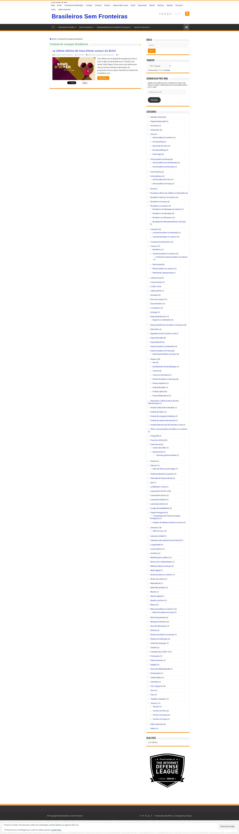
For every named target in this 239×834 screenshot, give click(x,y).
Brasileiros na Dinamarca (162, 217)
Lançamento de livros (158, 491)
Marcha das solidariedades (161, 562)
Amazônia (154, 126)
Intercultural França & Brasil (161, 478)
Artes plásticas (156, 176)
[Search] (187, 14)
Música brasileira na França (163, 612)
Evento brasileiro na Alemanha (162, 346)
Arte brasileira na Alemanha (163, 167)
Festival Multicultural (160, 396)
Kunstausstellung (159, 150)
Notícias (161, 5)
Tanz (152, 695)
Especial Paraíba (156, 338)
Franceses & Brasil (157, 440)
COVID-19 (154, 286)
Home (133, 5)
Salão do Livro (158, 531)
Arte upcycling (158, 142)
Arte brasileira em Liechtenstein (165, 163)
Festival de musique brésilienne (99, 55)
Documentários (156, 304)
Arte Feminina (155, 172)
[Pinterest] (165, 14)
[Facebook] (160, 14)
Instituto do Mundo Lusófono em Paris (168, 522)
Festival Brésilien (159, 387)
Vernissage (157, 154)
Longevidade (155, 545)
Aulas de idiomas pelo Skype (164, 469)
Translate (166, 70)
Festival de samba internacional (162, 420)
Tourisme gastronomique (166, 455)
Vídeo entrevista (64, 10)
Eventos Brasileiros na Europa (164, 379)
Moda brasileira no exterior (161, 575)
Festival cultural (159, 391)
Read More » (103, 78)
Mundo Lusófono (157, 600)
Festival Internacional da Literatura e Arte (166, 425)
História (153, 461)
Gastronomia (155, 444)
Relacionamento (156, 660)
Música (153, 605)
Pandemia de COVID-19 (159, 652)
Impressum (142, 5)
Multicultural (155, 583)
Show (152, 690)
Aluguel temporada (158, 121)
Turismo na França (160, 719)
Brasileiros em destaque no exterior (167, 209)
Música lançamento (158, 617)
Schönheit (154, 682)
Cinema (153, 246)
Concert (156, 371)
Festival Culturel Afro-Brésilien (162, 408)
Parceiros (179, 5)
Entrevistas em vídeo (67, 27)
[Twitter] (162, 14)
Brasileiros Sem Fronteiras (90, 16)
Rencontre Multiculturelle (160, 669)
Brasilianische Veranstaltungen (165, 367)
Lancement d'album (158, 500)
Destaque (154, 295)
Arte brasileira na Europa (160, 159)
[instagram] (171, 14)
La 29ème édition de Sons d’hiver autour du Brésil (84, 50)
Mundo (152, 5)
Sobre (53, 10)
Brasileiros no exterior (159, 206)
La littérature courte (158, 487)
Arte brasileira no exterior (163, 137)
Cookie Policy (56, 830)
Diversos (98, 5)
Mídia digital (155, 570)
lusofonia (154, 553)
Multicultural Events (158, 587)
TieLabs (189, 816)
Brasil (59, 5)
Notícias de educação (158, 639)
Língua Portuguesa (157, 512)
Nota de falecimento (158, 626)
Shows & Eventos (86, 27)
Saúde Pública (156, 677)
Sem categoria (156, 686)
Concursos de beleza (161, 375)
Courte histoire (156, 282)
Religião (153, 665)
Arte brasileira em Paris (162, 179)
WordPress (169, 816)
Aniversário (154, 130)
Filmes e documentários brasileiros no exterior (168, 429)
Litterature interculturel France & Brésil (165, 540)
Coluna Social (155, 278)
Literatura (154, 528)
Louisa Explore (156, 549)
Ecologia (153, 312)
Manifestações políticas (159, 557)
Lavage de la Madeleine (159, 508)
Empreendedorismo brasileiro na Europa (113, 27)
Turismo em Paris (159, 711)
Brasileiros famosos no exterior (163, 197)
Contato (89, 5)
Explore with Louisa (120, 5)
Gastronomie (158, 452)
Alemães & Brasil (157, 117)
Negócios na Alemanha (162, 320)
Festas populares (159, 383)
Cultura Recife (155, 291)
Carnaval (153, 229)
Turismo (153, 703)
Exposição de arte (160, 146)
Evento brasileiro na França (161, 351)
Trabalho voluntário (158, 699)
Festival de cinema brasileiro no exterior (172, 257)
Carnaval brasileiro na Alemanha (165, 233)
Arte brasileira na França (162, 184)
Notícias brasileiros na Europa (162, 635)
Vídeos (153, 728)
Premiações (155, 656)
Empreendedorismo (158, 316)
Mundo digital (156, 596)
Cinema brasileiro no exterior (164, 254)
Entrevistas (154, 329)
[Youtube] (168, 14)
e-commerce (155, 308)
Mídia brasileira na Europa (160, 566)
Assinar (154, 100)
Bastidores (157, 249)
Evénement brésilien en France (164, 354)
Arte (152, 134)
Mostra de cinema (157, 579)
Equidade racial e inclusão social (163, 333)
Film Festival (157, 264)
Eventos (107, 5)
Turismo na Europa (141, 27)
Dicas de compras (157, 299)
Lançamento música (158, 495)
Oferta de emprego (158, 643)
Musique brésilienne (158, 622)
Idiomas (153, 465)
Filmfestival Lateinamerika (163, 273)
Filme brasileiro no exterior (163, 269)
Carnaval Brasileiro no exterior (165, 237)
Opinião (170, 5)
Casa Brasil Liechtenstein (73, 5)
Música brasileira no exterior (161, 609)
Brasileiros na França (158, 202)
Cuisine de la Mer (159, 448)
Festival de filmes (157, 412)
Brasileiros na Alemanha (162, 213)
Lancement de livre (157, 504)
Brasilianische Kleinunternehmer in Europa (169, 222)
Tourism (156, 707)
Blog (52, 5)
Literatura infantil (157, 536)
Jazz (112, 55)
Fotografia (154, 436)
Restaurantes (155, 673)
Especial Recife (156, 342)
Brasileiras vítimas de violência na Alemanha (167, 193)
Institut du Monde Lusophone (162, 474)
